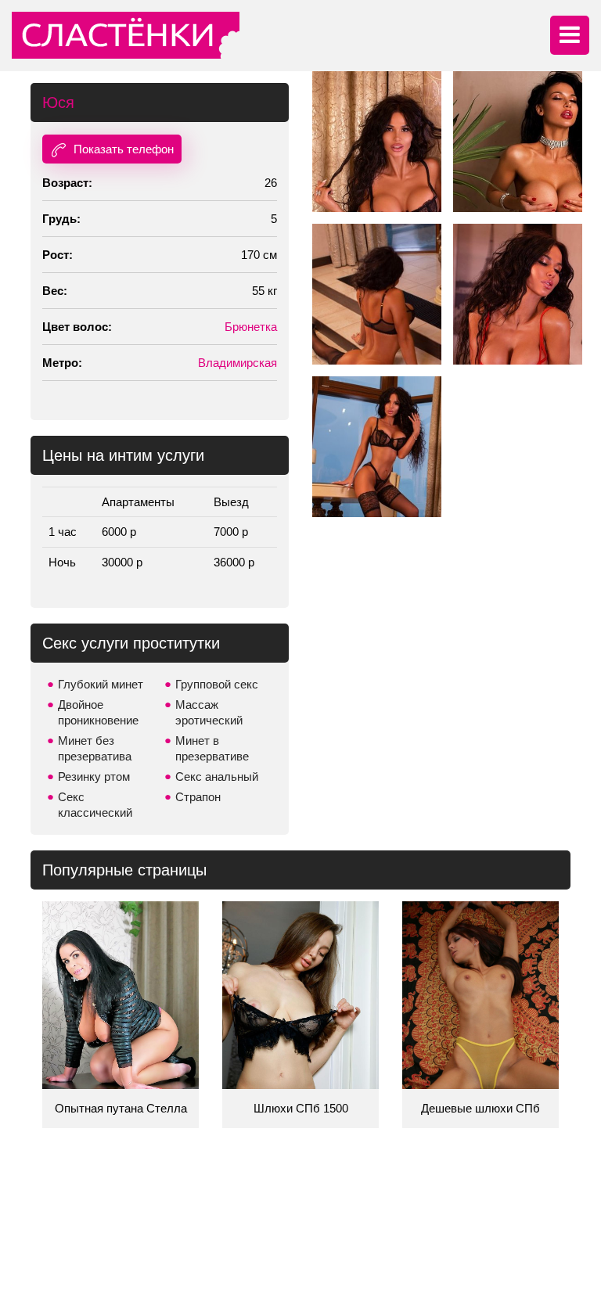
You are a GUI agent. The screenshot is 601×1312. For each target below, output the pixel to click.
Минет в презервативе (212, 748)
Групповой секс (216, 684)
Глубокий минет (100, 684)
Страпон (198, 796)
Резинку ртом (94, 776)
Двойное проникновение (98, 712)
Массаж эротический (209, 712)
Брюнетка (251, 326)
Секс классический (95, 804)
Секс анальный (216, 776)
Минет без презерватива (94, 748)
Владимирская (237, 362)
